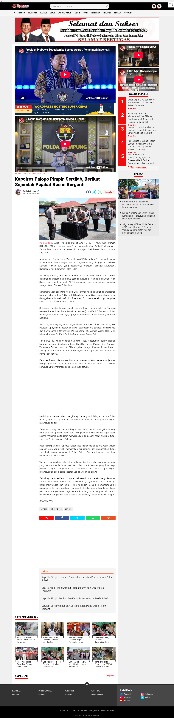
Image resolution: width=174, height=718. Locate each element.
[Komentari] (108, 518)
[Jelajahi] (171, 4)
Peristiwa (95, 13)
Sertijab (41, 174)
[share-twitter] (94, 192)
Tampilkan (109, 676)
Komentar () (109, 192)
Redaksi (84, 710)
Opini (85, 13)
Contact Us (74, 710)
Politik (77, 13)
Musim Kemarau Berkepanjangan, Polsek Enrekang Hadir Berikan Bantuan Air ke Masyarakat (141, 158)
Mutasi (21, 174)
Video (52, 13)
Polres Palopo (31, 174)
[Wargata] (159, 6)
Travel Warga (97, 694)
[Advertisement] (26, 238)
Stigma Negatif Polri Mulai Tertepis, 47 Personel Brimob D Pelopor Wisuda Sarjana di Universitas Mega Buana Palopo (139, 228)
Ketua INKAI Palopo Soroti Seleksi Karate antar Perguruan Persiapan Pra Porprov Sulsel (138, 216)
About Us (64, 710)
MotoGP (15, 694)
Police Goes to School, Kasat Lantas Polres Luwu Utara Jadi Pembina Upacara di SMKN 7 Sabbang (141, 145)
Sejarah (68, 694)
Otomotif (128, 13)
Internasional (45, 691)
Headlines (32, 13)
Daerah (43, 13)
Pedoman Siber (107, 710)
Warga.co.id (94, 710)
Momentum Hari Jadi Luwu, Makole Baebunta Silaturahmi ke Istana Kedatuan (137, 204)
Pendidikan (69, 691)
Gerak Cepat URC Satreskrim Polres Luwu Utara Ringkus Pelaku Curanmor (141, 102)
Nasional (16, 691)
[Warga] (154, 6)
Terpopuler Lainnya (139, 168)
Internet (107, 13)
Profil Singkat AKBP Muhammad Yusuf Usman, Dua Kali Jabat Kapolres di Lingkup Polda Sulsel (141, 117)
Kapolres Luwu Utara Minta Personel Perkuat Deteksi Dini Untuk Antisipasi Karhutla (142, 130)
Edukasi (117, 13)
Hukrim (21, 13)
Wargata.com (45, 243)
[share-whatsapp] (100, 192)
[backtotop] (87, 685)
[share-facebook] (88, 192)
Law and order (64, 13)
